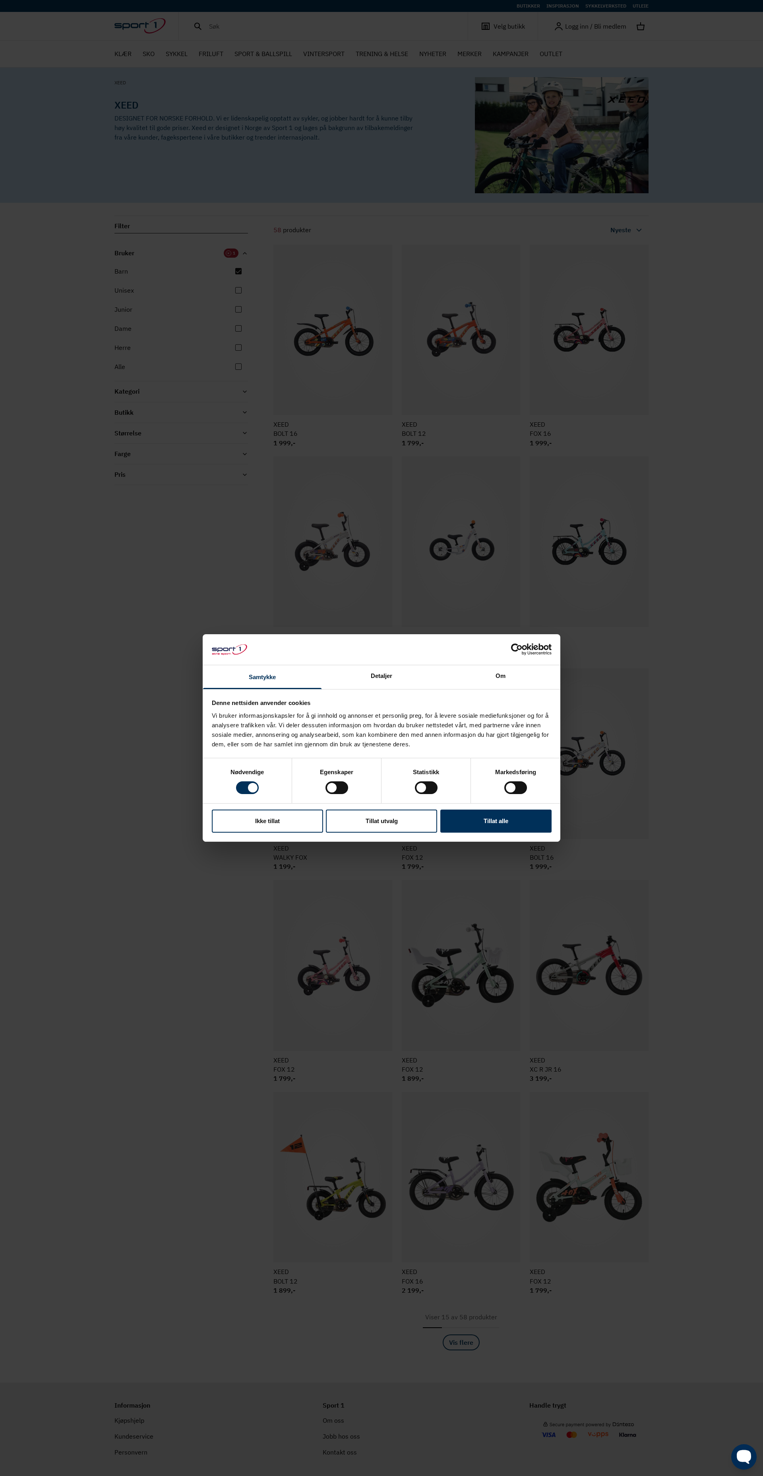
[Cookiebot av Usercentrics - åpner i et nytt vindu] (517, 649)
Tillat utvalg (382, 821)
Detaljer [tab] (382, 675)
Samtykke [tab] (262, 677)
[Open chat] (744, 1457)
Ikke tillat (267, 821)
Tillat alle (496, 821)
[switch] (336, 787)
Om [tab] (500, 675)
